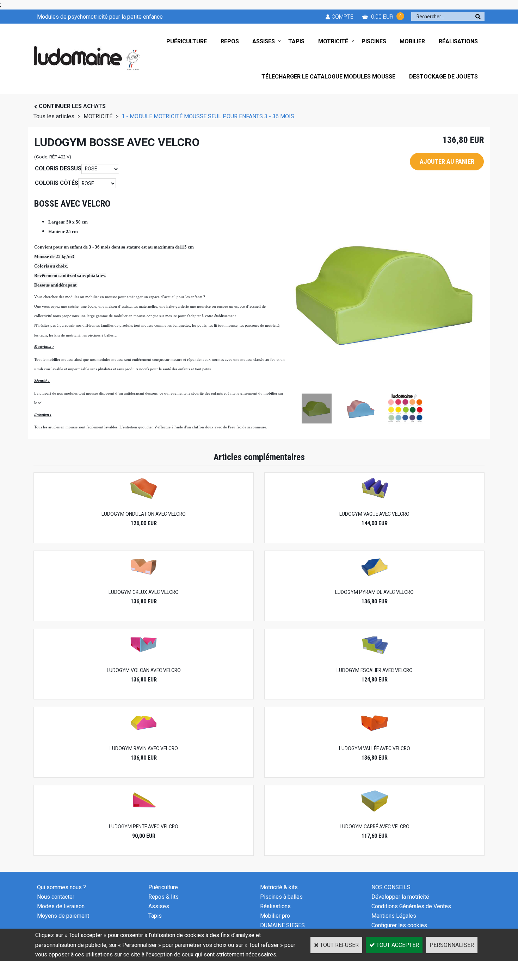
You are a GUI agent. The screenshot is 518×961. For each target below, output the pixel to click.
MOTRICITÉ (333, 41)
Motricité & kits (279, 887)
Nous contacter (55, 896)
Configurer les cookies (399, 925)
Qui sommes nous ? (61, 887)
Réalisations (275, 906)
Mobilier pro (275, 915)
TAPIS (296, 41)
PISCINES (374, 41)
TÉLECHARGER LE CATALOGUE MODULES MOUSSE (328, 76)
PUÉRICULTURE (186, 41)
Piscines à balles (281, 896)
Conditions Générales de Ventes (411, 906)
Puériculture (163, 887)
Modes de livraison (61, 906)
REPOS (230, 41)
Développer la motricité (400, 896)
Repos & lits (163, 896)
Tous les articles (53, 116)
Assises (158, 906)
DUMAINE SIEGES (282, 925)
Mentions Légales (393, 915)
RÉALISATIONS (458, 41)
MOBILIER (412, 41)
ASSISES (263, 41)
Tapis (155, 915)
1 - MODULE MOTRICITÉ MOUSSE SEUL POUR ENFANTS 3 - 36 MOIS (208, 116)
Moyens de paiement (63, 915)
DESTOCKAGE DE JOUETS (443, 76)
